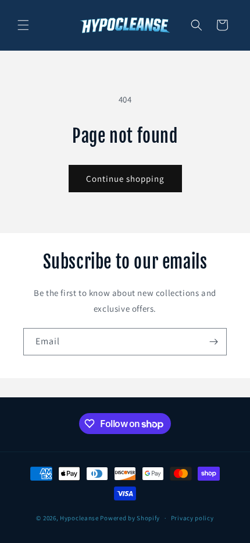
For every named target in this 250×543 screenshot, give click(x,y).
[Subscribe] (213, 341)
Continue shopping (125, 178)
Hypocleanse (79, 518)
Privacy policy (192, 518)
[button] (23, 25)
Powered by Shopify (130, 518)
